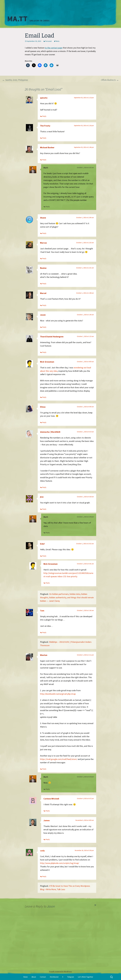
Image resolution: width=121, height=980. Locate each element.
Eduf (42, 543)
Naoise (43, 268)
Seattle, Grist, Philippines (15, 79)
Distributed (54, 977)
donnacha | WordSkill (50, 432)
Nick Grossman (47, 361)
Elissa (42, 406)
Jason (43, 314)
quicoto (43, 97)
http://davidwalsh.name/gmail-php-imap (58, 693)
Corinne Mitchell (51, 798)
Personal (48, 41)
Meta (57, 41)
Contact (43, 977)
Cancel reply (95, 905)
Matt (45, 167)
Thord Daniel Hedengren (51, 336)
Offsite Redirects (110, 79)
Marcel (43, 293)
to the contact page (53, 47)
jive (41, 496)
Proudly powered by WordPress (60, 971)
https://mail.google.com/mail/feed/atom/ (58, 759)
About (34, 977)
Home (25, 977)
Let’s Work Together (85, 977)
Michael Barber (47, 147)
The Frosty (45, 125)
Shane (43, 217)
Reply (44, 116)
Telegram (70, 977)
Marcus (43, 242)
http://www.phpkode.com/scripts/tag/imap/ (59, 863)
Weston (43, 655)
